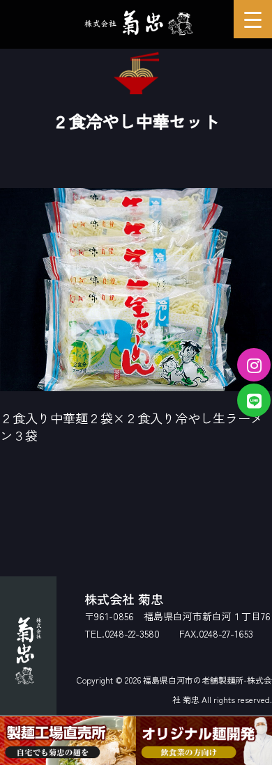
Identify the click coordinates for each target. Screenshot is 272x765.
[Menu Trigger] (253, 19)
